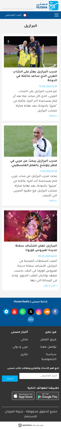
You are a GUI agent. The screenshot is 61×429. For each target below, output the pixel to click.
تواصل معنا (48, 347)
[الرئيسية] (47, 5)
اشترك (10, 379)
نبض (30, 319)
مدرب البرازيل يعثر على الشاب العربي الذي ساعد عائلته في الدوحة (35, 76)
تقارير (24, 354)
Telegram (6, 311)
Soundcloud (47, 311)
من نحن (50, 332)
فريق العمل (48, 339)
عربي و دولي (49, 285)
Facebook (55, 311)
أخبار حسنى (19, 332)
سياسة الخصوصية (48, 357)
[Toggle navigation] (55, 15)
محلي (24, 339)
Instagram (39, 311)
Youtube (14, 311)
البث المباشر (13, 15)
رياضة (52, 116)
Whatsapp (22, 311)
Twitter (30, 311)
